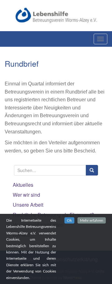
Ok (69, 220)
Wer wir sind (26, 194)
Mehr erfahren (91, 220)
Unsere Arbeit (28, 204)
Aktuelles (23, 184)
